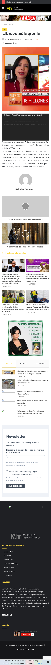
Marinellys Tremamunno (13, 39)
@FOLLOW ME (7, 615)
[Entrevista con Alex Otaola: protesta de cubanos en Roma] (8, 394)
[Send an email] (21, 39)
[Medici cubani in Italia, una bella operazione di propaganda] (8, 403)
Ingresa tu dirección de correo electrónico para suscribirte (25, 451)
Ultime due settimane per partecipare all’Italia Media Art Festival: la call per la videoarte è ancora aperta (37, 277)
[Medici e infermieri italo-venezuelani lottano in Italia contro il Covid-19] (8, 383)
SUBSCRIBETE (15, 486)
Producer (7, 556)
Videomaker (8, 552)
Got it (40, 663)
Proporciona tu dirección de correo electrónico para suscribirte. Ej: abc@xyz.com (22, 464)
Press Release (9, 567)
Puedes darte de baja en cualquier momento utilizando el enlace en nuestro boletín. (24, 479)
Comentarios (40, 363)
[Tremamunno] (15, 8)
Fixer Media (8, 560)
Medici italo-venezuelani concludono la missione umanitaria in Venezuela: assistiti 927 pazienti (13, 308)
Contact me (8, 575)
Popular (9, 363)
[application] (25, 127)
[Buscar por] (48, 9)
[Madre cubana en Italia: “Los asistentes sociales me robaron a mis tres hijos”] (8, 415)
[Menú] (3, 9)
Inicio (5, 25)
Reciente (23, 363)
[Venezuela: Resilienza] (25, 18)
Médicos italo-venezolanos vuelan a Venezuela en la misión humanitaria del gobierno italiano (37, 307)
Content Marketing (11, 563)
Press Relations (9, 571)
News (11, 25)
